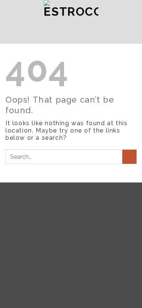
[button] (22, 22)
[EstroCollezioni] (71, 22)
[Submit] (129, 157)
